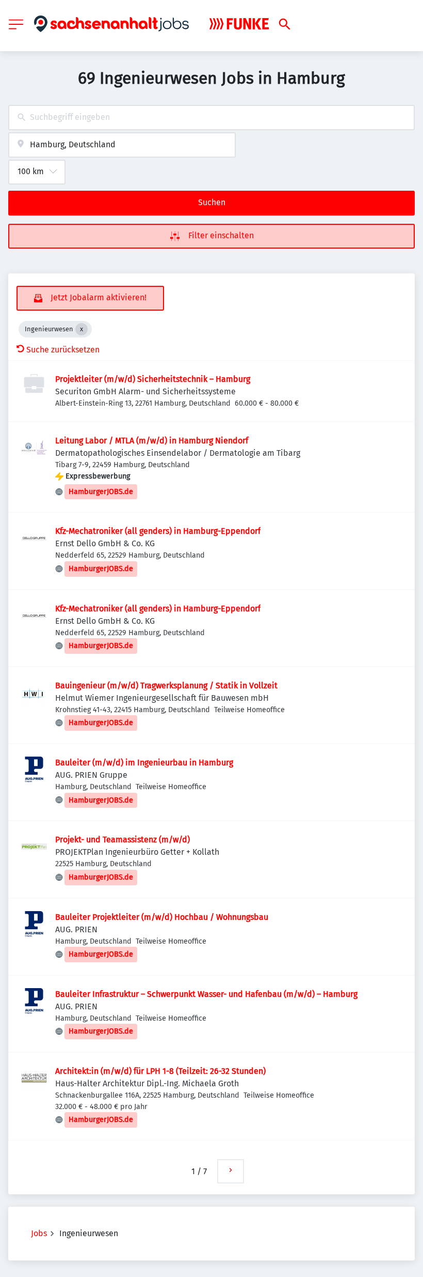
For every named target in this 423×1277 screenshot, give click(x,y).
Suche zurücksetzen (63, 350)
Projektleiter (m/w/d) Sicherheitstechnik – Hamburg (152, 379)
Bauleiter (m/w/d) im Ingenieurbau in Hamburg (144, 762)
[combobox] (211, 117)
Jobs (39, 1233)
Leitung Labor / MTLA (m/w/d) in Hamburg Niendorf (151, 440)
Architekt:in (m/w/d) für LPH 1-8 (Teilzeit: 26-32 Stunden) (160, 1071)
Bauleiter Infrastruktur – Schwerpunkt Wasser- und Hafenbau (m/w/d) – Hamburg (206, 994)
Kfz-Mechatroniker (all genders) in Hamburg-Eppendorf (158, 531)
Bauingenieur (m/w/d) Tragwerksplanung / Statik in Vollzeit (166, 685)
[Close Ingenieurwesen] (81, 329)
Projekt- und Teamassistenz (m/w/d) (122, 839)
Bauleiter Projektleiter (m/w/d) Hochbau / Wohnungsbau (161, 917)
